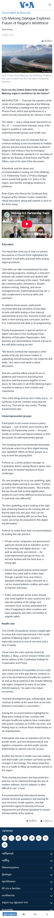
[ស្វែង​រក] (46, 914)
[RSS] (39, 838)
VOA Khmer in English (16, 13)
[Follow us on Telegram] (32, 838)
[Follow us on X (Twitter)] (11, 838)
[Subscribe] (5, 845)
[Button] (46, 41)
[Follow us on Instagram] (25, 838)
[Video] (23, 914)
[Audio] (35, 914)
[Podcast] (45, 838)
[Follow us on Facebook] (5, 838)
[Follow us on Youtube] (18, 838)
